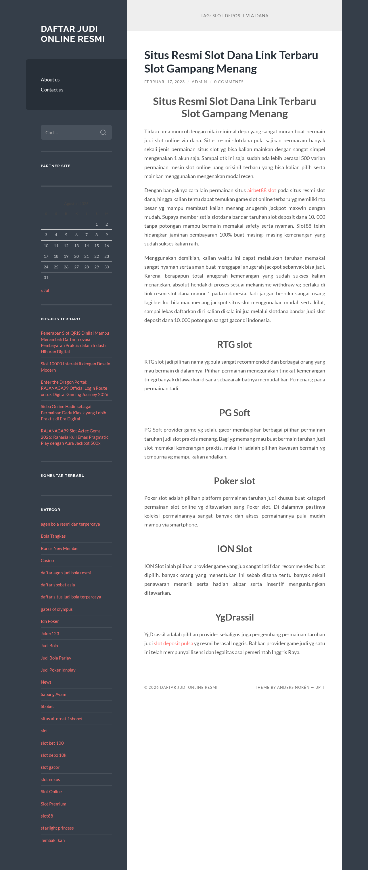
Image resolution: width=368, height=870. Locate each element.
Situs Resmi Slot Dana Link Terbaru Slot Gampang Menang (231, 61)
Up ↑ (320, 687)
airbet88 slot (262, 190)
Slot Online (51, 791)
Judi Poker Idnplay (58, 669)
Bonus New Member (60, 548)
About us (50, 80)
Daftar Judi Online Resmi (73, 34)
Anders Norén (293, 687)
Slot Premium (53, 803)
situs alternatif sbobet (62, 718)
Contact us (52, 90)
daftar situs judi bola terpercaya (71, 596)
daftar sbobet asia (58, 584)
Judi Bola (49, 645)
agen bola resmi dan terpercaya (70, 523)
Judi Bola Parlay (56, 657)
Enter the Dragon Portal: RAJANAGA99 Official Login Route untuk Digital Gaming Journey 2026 (74, 388)
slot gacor (50, 767)
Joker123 (50, 633)
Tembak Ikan (53, 840)
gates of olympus (57, 609)
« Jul (45, 290)
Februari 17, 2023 (164, 81)
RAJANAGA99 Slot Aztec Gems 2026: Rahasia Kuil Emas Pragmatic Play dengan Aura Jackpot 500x (74, 437)
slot (44, 730)
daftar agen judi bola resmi (66, 572)
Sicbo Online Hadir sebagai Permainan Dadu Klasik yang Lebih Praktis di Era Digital (73, 412)
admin (199, 81)
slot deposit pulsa (173, 643)
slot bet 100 (52, 743)
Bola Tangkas (53, 536)
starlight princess (57, 827)
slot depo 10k (53, 755)
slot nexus (50, 779)
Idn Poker (50, 621)
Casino (47, 560)
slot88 (47, 815)
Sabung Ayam (53, 694)
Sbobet (47, 706)
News (46, 681)
